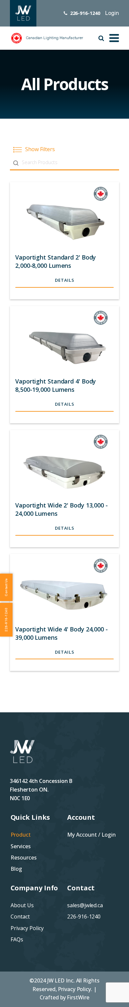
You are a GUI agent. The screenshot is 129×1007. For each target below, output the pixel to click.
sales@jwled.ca (85, 905)
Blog (16, 868)
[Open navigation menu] (114, 37)
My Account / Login (91, 834)
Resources (24, 857)
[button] (64, 149)
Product (21, 834)
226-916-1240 (84, 916)
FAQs (17, 939)
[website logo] (23, 13)
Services (21, 846)
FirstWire (78, 997)
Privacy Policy (27, 928)
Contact (20, 916)
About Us (22, 905)
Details (64, 280)
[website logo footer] (22, 758)
